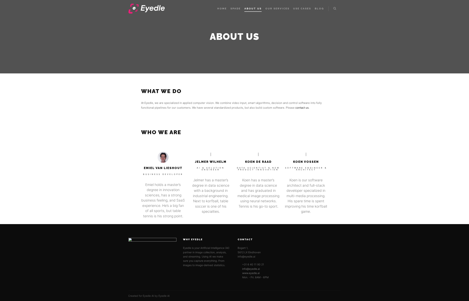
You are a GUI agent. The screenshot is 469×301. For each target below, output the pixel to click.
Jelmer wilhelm (210, 162)
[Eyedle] (146, 8)
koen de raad (258, 162)
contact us (302, 107)
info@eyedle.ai (251, 268)
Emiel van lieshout (163, 168)
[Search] (334, 8)
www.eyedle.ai (251, 273)
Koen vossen (306, 162)
